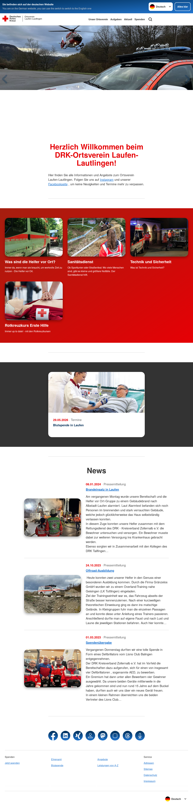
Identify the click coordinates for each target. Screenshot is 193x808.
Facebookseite (58, 184)
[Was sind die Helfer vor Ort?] (34, 237)
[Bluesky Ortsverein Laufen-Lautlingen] (115, 736)
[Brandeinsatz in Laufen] (52, 517)
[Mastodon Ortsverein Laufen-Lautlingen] (103, 736)
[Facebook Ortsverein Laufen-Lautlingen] (53, 736)
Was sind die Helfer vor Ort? (30, 261)
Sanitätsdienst (80, 261)
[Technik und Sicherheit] (159, 237)
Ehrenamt (56, 759)
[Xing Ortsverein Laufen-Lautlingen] (78, 736)
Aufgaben (116, 19)
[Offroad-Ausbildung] (52, 594)
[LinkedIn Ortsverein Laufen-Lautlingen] (65, 736)
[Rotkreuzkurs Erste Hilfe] (34, 300)
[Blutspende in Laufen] (96, 392)
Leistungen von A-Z (107, 765)
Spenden (139, 19)
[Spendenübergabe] (52, 668)
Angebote (102, 759)
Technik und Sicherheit (150, 261)
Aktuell (128, 19)
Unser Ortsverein (98, 19)
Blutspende (57, 765)
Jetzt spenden (12, 763)
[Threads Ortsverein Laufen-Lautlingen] (127, 736)
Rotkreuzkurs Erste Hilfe (27, 325)
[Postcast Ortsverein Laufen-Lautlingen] (140, 736)
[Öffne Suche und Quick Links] (150, 19)
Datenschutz (150, 775)
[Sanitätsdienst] (96, 237)
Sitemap (148, 769)
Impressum (149, 781)
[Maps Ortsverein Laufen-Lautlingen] (90, 736)
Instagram (107, 179)
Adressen (149, 763)
